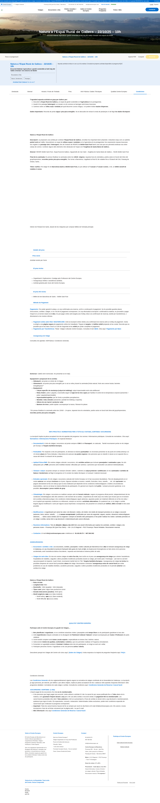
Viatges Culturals (19, 4)
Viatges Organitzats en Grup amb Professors (65, 739)
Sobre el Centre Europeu (86, 10)
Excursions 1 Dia (54, 10)
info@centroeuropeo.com (92, 4)
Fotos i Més (117, 10)
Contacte (152, 9)
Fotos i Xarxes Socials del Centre (62, 751)
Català (151, 4)
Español (156, 4)
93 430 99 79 (72, 4)
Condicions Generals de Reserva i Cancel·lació (105, 685)
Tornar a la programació (11, 57)
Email (139, 62)
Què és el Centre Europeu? (60, 737)
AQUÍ (120, 63)
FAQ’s (123, 652)
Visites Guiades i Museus (70, 10)
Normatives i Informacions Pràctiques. (44, 439)
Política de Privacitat (122, 782)
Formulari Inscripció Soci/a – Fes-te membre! (65, 749)
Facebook (141, 60)
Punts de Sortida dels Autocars (61, 742)
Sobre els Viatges (75, 652)
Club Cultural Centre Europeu (124, 742)
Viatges (40, 10)
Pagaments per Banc (113, 329)
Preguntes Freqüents (102, 10)
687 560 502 (80, 4)
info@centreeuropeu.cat (91, 743)
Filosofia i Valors (57, 744)
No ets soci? (31, 82)
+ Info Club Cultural (58, 746)
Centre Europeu (7, 4)
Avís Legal (132, 782)
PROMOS (113, 4)
